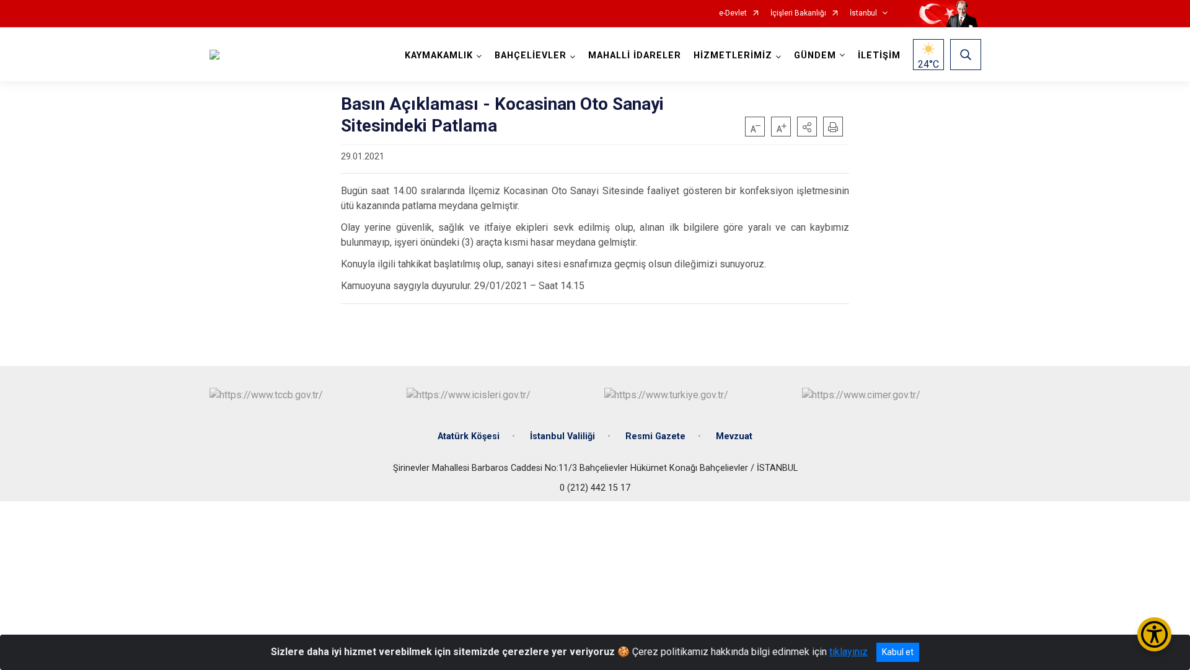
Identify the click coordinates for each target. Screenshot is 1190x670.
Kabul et (898, 652)
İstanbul (863, 13)
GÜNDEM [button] (815, 55)
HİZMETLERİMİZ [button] (733, 55)
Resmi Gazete (655, 436)
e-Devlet (733, 13)
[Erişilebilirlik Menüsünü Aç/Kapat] (1154, 634)
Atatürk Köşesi (469, 436)
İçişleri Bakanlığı (798, 13)
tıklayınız (848, 652)
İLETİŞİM (879, 55)
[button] (807, 126)
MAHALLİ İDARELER (634, 55)
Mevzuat (734, 436)
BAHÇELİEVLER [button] (530, 55)
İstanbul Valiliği (562, 436)
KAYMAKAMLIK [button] (439, 55)
